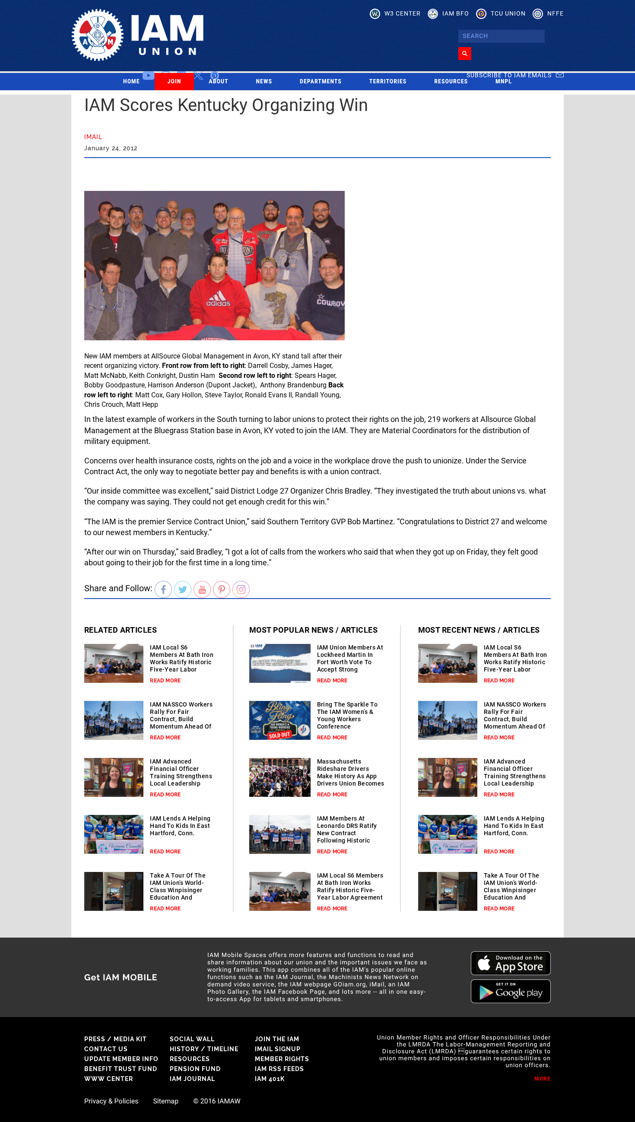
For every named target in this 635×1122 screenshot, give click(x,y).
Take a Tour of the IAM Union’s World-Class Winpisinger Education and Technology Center (178, 890)
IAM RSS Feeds (279, 1068)
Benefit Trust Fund (120, 1068)
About (218, 81)
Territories (387, 81)
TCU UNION (508, 13)
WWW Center (108, 1078)
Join (174, 81)
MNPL (503, 81)
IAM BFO (455, 13)
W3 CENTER (402, 13)
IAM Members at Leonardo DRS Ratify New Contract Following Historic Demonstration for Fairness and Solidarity (347, 840)
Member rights (282, 1058)
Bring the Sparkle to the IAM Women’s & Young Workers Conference (347, 715)
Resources (451, 81)
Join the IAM (277, 1039)
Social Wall (192, 1039)
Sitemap (165, 1101)
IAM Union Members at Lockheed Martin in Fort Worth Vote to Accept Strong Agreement (350, 662)
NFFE (555, 13)
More (542, 1079)
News (264, 81)
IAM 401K (270, 1078)
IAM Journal (192, 1078)
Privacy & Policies (111, 1101)
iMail (93, 136)
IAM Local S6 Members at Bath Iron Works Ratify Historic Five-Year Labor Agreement (181, 662)
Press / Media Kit (115, 1039)
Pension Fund (195, 1068)
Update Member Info (121, 1058)
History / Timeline (204, 1049)
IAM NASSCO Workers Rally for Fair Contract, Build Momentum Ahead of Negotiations (181, 719)
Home (131, 81)
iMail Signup (278, 1049)
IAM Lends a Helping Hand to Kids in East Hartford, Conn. (180, 826)
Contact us (106, 1049)
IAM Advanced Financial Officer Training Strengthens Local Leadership (181, 772)
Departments (321, 81)
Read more (165, 681)
